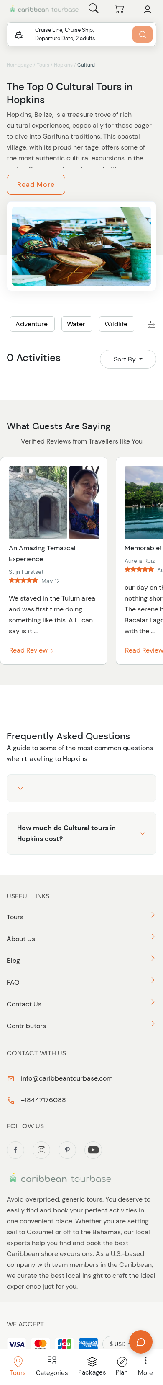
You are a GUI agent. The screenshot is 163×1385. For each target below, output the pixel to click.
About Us (21, 938)
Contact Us (24, 1004)
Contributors (26, 1025)
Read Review (29, 650)
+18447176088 (42, 1100)
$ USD (118, 1344)
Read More (36, 184)
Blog (13, 960)
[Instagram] (41, 1150)
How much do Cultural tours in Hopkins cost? (66, 833)
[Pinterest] (67, 1150)
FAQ (13, 982)
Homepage (19, 65)
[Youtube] (93, 1150)
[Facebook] (15, 1150)
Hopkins (63, 65)
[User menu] (147, 10)
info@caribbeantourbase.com (65, 1078)
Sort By (126, 359)
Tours (43, 65)
